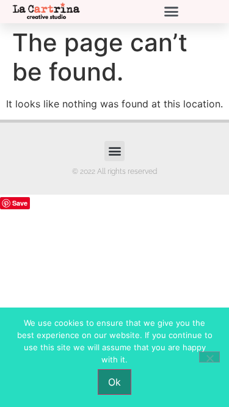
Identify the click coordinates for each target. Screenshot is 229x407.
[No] (209, 356)
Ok (114, 382)
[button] (171, 11)
